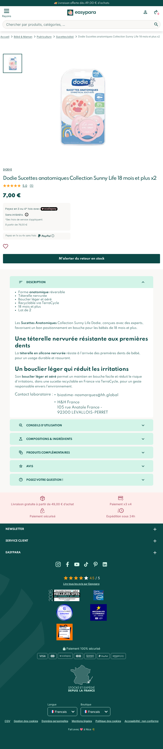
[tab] (81, 529)
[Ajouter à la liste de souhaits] (5, 246)
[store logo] (81, 17)
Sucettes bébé (65, 36)
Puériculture (44, 36)
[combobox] (81, 24)
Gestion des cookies (26, 721)
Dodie (7, 169)
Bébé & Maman (23, 36)
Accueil (4, 36)
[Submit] (156, 24)
